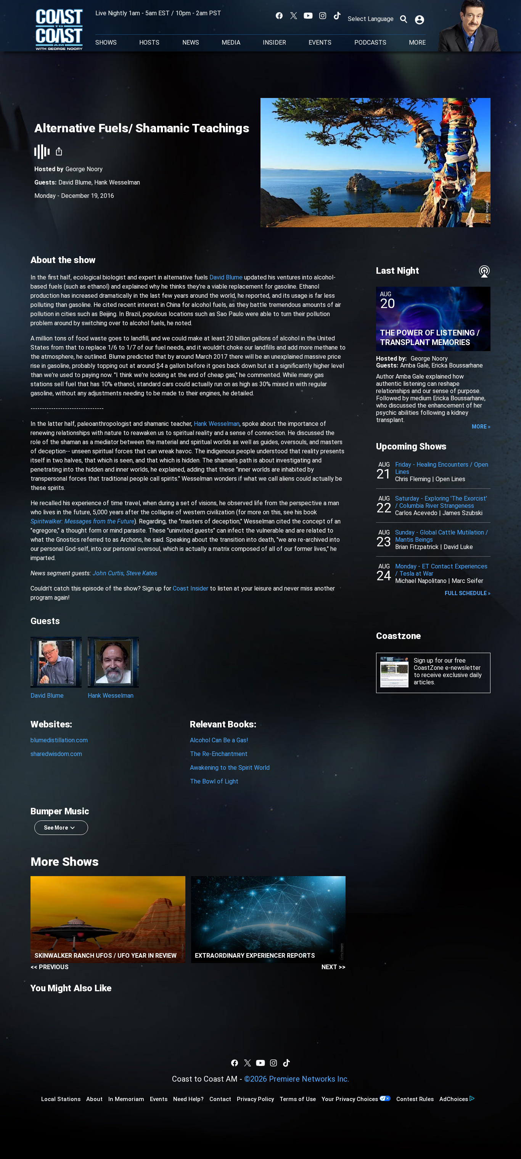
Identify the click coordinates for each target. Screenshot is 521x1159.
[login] (420, 19)
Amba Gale (414, 365)
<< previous (50, 967)
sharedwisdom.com (56, 754)
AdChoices (453, 1099)
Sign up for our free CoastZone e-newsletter (447, 664)
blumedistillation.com (59, 740)
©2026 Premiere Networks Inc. (296, 1079)
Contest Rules (415, 1099)
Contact (220, 1099)
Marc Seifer (467, 580)
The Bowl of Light (214, 781)
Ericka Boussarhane (457, 365)
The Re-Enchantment (219, 754)
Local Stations (60, 1099)
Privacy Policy (255, 1099)
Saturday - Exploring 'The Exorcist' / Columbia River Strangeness (441, 502)
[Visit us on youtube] (308, 15)
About (94, 1099)
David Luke (458, 547)
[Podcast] (484, 271)
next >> (334, 967)
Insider (274, 42)
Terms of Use (298, 1099)
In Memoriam (126, 1099)
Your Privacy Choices (350, 1099)
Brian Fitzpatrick (417, 547)
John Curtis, (109, 573)
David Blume (75, 182)
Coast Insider (190, 588)
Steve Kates (141, 573)
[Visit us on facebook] (279, 15)
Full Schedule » (467, 593)
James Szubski (462, 513)
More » (481, 427)
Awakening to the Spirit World (230, 767)
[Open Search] (403, 19)
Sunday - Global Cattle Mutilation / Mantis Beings (441, 536)
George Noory (84, 169)
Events (320, 42)
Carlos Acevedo (416, 513)
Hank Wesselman (117, 182)
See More (56, 828)
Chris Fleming (413, 479)
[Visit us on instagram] (322, 15)
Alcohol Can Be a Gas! (219, 740)
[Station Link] (59, 30)
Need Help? (188, 1099)
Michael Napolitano (421, 580)
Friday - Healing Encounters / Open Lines (441, 468)
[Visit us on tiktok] (337, 15)
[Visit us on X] (293, 15)
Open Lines (450, 479)
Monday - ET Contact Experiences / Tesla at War (441, 570)
